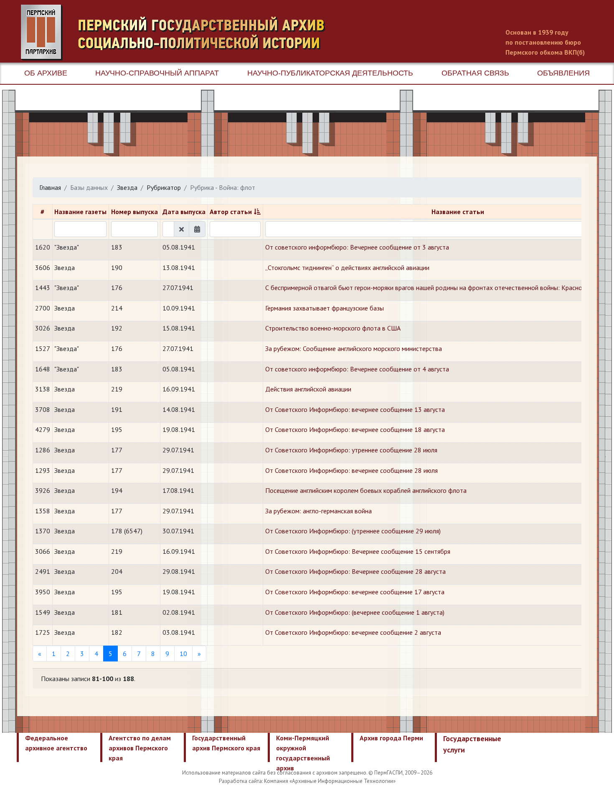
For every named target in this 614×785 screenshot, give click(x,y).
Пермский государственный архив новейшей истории (177, 33)
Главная (50, 187)
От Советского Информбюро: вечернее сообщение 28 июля (351, 470)
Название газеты (80, 211)
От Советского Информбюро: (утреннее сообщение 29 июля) (353, 531)
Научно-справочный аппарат (157, 73)
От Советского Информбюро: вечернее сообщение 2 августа (353, 632)
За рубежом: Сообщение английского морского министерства (353, 348)
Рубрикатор (164, 187)
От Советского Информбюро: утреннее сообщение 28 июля (351, 450)
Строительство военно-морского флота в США (333, 328)
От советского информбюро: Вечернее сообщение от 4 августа (357, 369)
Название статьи (457, 211)
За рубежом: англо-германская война (318, 511)
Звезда (127, 187)
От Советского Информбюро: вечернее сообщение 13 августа (355, 409)
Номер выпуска (134, 211)
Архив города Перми (391, 738)
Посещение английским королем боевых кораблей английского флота (366, 490)
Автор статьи (231, 211)
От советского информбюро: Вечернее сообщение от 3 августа (357, 247)
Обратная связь (475, 73)
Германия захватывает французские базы (324, 308)
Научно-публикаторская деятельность (330, 73)
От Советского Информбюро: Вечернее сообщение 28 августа (355, 571)
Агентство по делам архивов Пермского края (140, 748)
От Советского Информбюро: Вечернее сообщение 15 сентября (357, 551)
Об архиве (45, 73)
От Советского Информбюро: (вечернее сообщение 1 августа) (354, 612)
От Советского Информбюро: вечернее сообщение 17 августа (354, 592)
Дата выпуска (184, 211)
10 (183, 653)
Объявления (563, 73)
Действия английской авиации (308, 389)
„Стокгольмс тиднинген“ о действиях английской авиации (347, 267)
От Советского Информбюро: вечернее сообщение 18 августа (355, 429)
